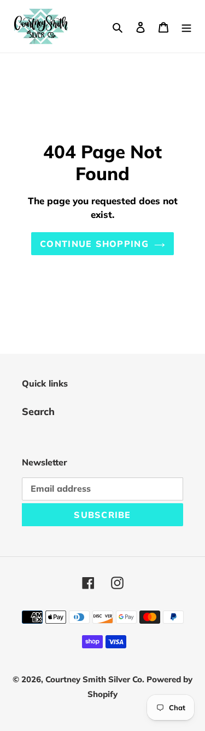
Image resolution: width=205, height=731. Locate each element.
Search (38, 411)
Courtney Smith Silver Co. (96, 679)
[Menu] (186, 26)
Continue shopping (94, 243)
